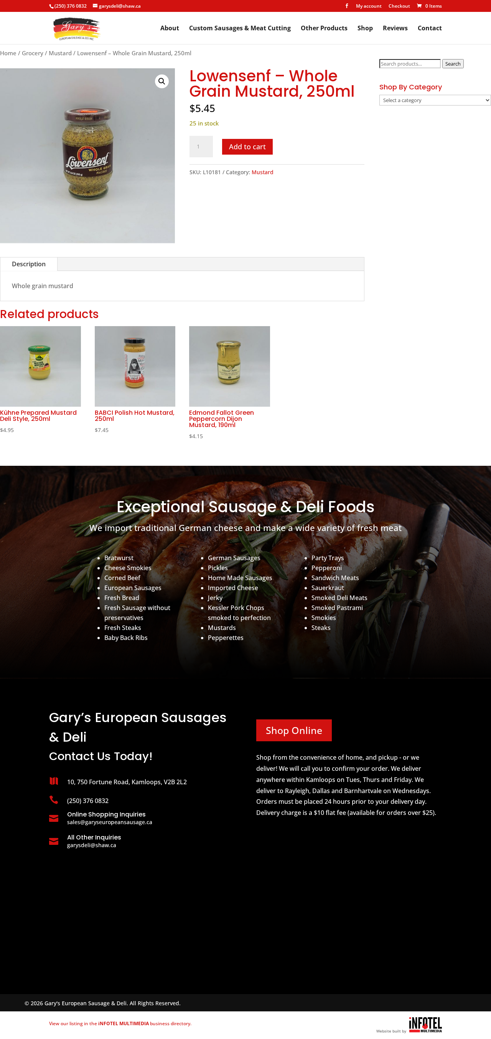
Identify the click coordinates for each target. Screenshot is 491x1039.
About (169, 28)
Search (453, 63)
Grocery (32, 53)
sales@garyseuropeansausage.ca (109, 822)
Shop (365, 28)
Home (8, 53)
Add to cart (247, 146)
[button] (162, 81)
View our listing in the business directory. (120, 1023)
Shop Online (294, 730)
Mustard (60, 53)
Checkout (399, 6)
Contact (430, 28)
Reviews (395, 28)
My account (369, 6)
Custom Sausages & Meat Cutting (240, 28)
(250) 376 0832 (70, 6)
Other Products (324, 28)
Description (29, 264)
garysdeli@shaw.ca (91, 845)
